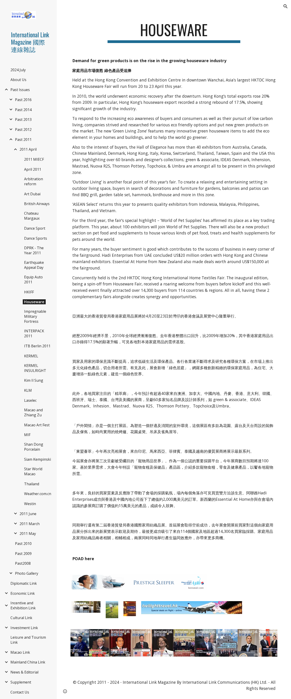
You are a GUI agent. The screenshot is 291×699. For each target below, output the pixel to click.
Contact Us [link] (19, 692)
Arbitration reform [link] (33, 181)
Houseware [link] (34, 301)
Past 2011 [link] (23, 139)
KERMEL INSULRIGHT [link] (35, 368)
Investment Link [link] (24, 627)
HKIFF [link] (29, 292)
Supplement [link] (20, 682)
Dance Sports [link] (35, 238)
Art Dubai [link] (32, 193)
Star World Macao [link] (33, 471)
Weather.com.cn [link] (37, 493)
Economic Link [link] (22, 593)
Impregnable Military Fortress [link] (35, 316)
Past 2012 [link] (23, 129)
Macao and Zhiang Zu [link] (33, 412)
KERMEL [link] (31, 355)
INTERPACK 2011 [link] (34, 333)
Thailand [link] (31, 483)
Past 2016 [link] (23, 99)
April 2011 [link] (32, 169)
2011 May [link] (28, 533)
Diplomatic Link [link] (23, 583)
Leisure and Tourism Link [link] (28, 640)
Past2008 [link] (23, 563)
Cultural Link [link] (21, 617)
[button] (285, 6)
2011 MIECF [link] (34, 159)
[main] (174, 32)
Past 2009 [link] (23, 553)
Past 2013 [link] (23, 119)
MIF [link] (27, 434)
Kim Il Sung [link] (33, 380)
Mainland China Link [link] (27, 662)
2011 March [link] (30, 523)
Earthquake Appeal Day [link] (34, 265)
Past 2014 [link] (23, 109)
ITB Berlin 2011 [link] (37, 345)
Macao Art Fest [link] (37, 424)
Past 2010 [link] (23, 543)
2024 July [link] (18, 69)
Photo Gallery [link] (26, 573)
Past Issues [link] (20, 89)
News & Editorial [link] (24, 672)
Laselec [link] (30, 400)
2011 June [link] (28, 513)
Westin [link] (30, 503)
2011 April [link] (28, 149)
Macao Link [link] (20, 652)
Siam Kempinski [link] (37, 459)
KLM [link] (28, 390)
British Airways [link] (37, 203)
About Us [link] (18, 79)
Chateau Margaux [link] (32, 216)
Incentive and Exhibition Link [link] (23, 605)
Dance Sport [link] (34, 228)
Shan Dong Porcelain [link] (33, 447)
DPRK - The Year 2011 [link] (34, 250)
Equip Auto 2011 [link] (33, 280)
